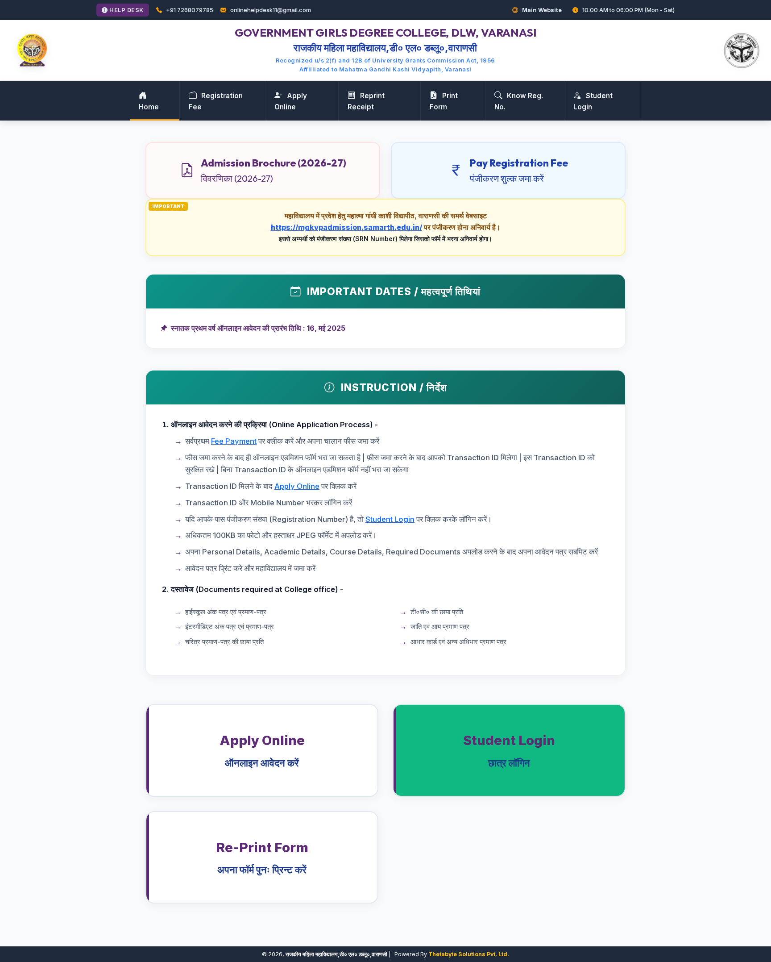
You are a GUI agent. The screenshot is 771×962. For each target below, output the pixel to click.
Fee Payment (234, 441)
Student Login (593, 101)
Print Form (444, 101)
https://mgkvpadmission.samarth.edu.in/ (346, 227)
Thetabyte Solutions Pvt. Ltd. (468, 954)
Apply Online (290, 101)
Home (149, 107)
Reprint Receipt (366, 101)
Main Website (541, 9)
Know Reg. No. (518, 101)
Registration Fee (216, 101)
